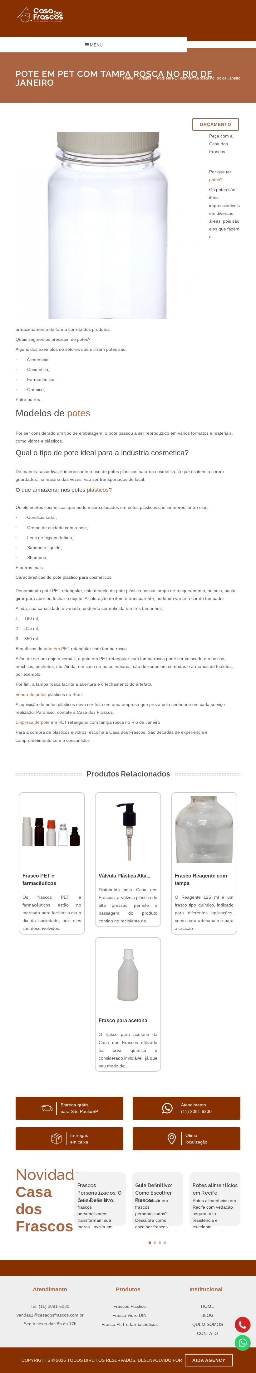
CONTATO (207, 1333)
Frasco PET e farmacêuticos (129, 1324)
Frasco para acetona (123, 1020)
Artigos (145, 78)
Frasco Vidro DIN (129, 1315)
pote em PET (57, 648)
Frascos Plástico (129, 1306)
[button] (150, 1242)
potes (214, 179)
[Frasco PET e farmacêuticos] (51, 829)
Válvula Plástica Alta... (124, 875)
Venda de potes (31, 694)
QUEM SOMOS (207, 1324)
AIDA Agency (208, 1360)
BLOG (207, 1315)
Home (128, 78)
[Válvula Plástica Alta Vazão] (128, 829)
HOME (207, 1306)
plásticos (98, 490)
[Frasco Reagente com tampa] (204, 829)
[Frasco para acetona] (128, 974)
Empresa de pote (33, 722)
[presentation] (68, 1199)
